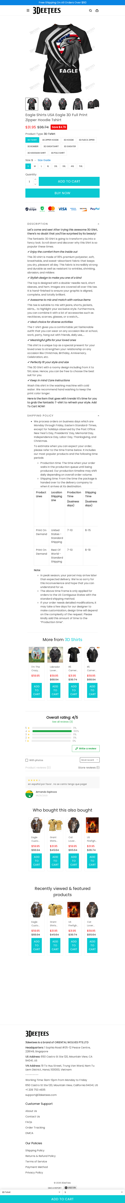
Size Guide (44, 160)
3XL (64, 166)
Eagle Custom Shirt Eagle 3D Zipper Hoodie (36, 839)
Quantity (30, 174)
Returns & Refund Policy (40, 1156)
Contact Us (32, 1116)
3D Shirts (73, 639)
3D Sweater (70, 146)
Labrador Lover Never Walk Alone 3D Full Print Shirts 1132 (55, 669)
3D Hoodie (69, 140)
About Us (31, 1111)
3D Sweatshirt (51, 146)
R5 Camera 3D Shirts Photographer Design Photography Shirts (74, 669)
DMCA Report (55, 1188)
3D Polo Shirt (58, 152)
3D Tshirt (49, 134)
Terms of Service (36, 1161)
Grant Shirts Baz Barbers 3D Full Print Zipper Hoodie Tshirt (54, 839)
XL (48, 166)
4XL (72, 166)
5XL (81, 166)
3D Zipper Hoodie (50, 140)
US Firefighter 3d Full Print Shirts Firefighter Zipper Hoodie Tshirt (92, 839)
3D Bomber (33, 146)
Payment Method (36, 1167)
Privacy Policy (34, 1172)
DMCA (29, 1133)
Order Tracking (35, 1127)
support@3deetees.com (41, 1095)
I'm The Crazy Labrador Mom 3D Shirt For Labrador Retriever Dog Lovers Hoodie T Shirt (36, 669)
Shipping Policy (34, 1150)
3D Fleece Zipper (87, 140)
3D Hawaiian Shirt (37, 152)
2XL (55, 166)
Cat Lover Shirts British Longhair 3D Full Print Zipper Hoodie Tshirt (73, 839)
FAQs (28, 1122)
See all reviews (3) (62, 721)
